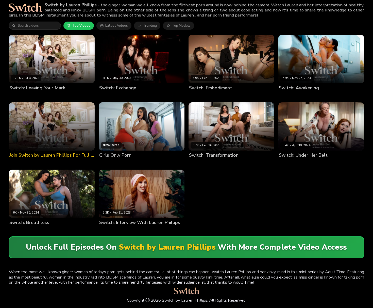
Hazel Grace (40, 96)
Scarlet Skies (313, 163)
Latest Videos (116, 25)
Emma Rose (18, 96)
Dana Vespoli (289, 96)
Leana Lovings (88, 96)
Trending (150, 25)
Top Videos (81, 25)
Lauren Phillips (63, 96)
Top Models (181, 25)
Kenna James (312, 96)
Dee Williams (289, 163)
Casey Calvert (200, 96)
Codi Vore (17, 231)
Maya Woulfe (135, 96)
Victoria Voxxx (224, 96)
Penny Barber (38, 231)
